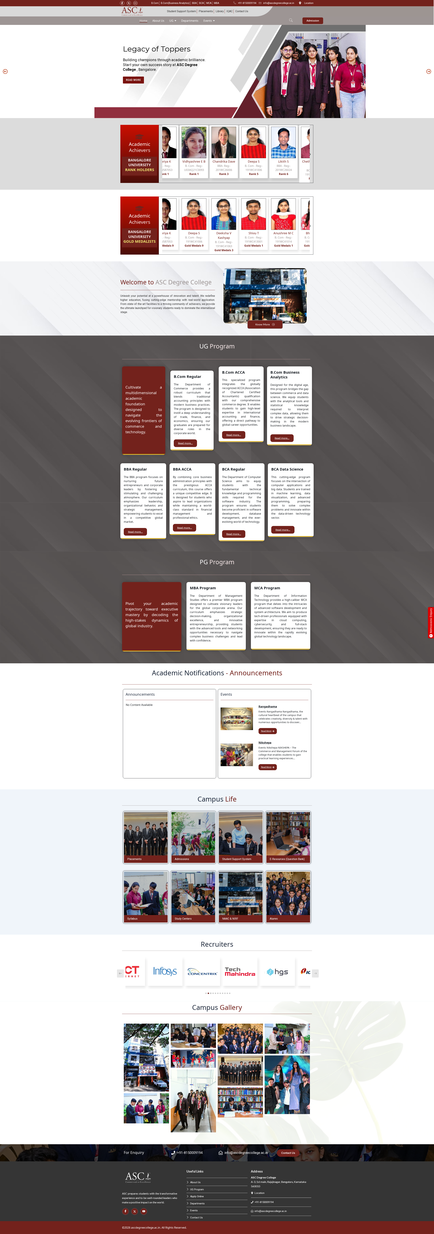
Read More (266, 731)
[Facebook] (122, 3)
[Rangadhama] (237, 719)
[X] (129, 3)
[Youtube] (135, 3)
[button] (290, 18)
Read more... (185, 443)
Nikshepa (265, 742)
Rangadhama (268, 706)
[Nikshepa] (237, 755)
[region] (217, 71)
